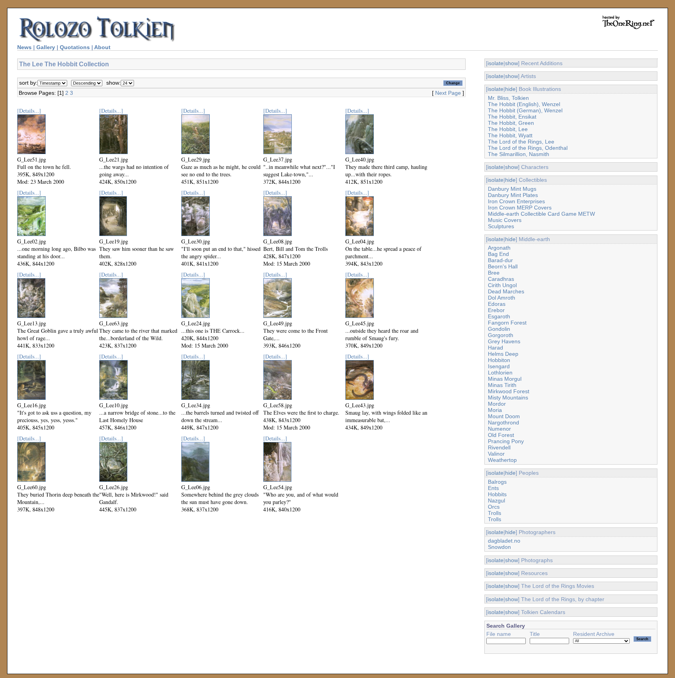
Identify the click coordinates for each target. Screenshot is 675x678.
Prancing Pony (506, 441)
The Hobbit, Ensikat (512, 117)
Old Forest (501, 435)
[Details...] (29, 110)
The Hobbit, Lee (508, 129)
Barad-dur (500, 260)
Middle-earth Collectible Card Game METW (541, 214)
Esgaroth (499, 316)
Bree (494, 273)
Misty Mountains (508, 397)
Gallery (45, 47)
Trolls (494, 513)
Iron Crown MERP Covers (520, 207)
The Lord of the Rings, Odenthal (528, 148)
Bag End (498, 254)
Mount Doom (504, 416)
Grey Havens (504, 341)
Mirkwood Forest (508, 391)
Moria (495, 410)
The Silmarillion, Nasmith (518, 154)
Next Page (448, 93)
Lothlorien (500, 372)
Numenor (499, 429)
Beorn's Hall (503, 266)
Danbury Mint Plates (513, 195)
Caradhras (501, 279)
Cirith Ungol (502, 285)
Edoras (496, 304)
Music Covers (504, 220)
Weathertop (502, 460)
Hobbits (497, 494)
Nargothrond (503, 422)
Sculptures (501, 226)
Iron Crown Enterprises (516, 201)
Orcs (494, 507)
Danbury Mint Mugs (512, 189)
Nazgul (496, 500)
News (24, 47)
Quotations (75, 47)
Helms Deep (503, 354)
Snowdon (499, 547)
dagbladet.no (504, 541)
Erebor (496, 310)
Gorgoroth (500, 335)
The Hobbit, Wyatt (510, 135)
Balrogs (497, 482)
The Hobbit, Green (511, 123)
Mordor (497, 404)
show (511, 63)
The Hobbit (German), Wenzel (525, 110)
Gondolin (499, 329)
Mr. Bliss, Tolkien (508, 98)
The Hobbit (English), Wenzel (524, 104)
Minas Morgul (504, 379)
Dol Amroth (501, 298)
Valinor (496, 454)
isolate (496, 63)
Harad (495, 347)
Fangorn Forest (507, 322)
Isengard (499, 366)
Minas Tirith (502, 385)
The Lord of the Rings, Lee (521, 141)
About (102, 47)
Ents (493, 488)
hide (510, 89)
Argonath (499, 248)
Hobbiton (499, 360)
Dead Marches (506, 291)
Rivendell (499, 447)
